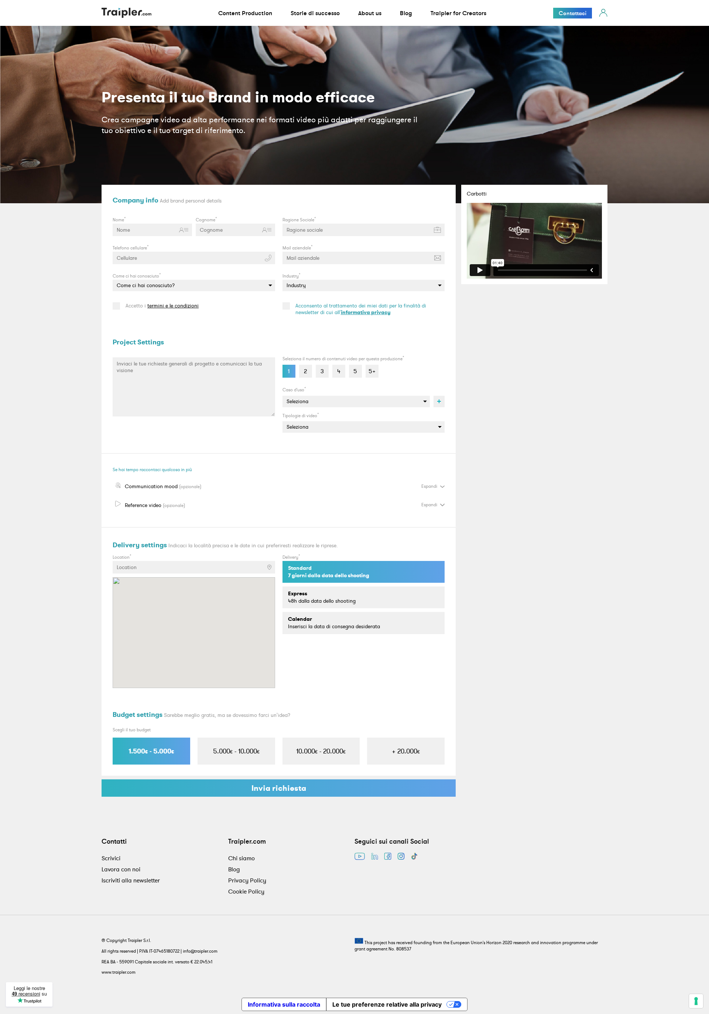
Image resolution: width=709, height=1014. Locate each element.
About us (369, 13)
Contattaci (572, 13)
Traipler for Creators (458, 13)
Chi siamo (241, 858)
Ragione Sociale (299, 219)
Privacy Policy (247, 880)
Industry (291, 275)
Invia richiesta (278, 788)
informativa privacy (366, 312)
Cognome (206, 219)
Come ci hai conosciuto (137, 275)
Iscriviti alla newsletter (131, 880)
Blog (406, 13)
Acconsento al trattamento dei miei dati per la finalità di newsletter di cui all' (360, 309)
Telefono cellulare (131, 247)
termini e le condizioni (173, 305)
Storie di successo (315, 13)
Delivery (291, 556)
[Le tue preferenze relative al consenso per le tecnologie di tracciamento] (696, 1001)
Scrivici (111, 858)
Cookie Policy (246, 891)
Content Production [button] (245, 13)
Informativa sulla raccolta (284, 1004)
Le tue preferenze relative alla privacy (387, 1004)
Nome (119, 219)
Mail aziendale (297, 247)
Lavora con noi (121, 869)
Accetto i (162, 305)
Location (122, 556)
